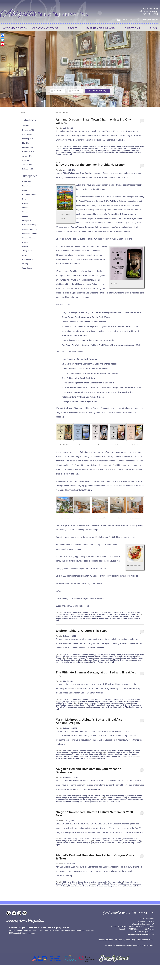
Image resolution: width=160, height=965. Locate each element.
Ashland (99, 150)
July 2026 (25, 126)
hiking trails (139, 146)
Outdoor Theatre (110, 148)
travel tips (113, 707)
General (125, 146)
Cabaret (85, 146)
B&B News (67, 146)
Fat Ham (114, 201)
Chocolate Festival (96, 146)
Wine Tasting (84, 150)
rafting (88, 618)
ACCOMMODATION (15, 28)
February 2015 (27, 169)
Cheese (71, 886)
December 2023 (28, 152)
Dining (106, 146)
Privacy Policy (148, 945)
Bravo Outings (111, 387)
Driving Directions (149, 19)
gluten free (109, 705)
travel (58, 150)
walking (76, 150)
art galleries (68, 616)
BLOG (153, 28)
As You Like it (114, 214)
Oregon (122, 660)
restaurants (136, 660)
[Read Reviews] (24, 913)
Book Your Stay (70, 408)
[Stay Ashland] (113, 963)
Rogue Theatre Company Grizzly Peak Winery (89, 317)
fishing (118, 146)
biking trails (76, 146)
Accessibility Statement (131, 945)
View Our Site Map (112, 945)
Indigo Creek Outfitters (84, 378)
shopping (59, 662)
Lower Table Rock (79, 275)
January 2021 (27, 156)
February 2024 (27, 147)
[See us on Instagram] (19, 913)
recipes (120, 148)
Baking (124, 798)
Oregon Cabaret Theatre (94, 322)
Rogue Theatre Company (82, 227)
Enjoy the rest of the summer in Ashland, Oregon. (91, 164)
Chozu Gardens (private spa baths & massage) (88, 392)
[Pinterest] (2, 44)
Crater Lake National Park (97, 369)
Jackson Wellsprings (124, 392)
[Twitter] (2, 39)
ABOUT (72, 28)
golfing (131, 146)
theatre (127, 148)
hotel (107, 660)
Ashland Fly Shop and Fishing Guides (86, 397)
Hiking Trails (83, 383)
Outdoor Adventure (79, 148)
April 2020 (26, 160)
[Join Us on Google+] (8, 913)
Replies (138, 886)
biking (133, 150)
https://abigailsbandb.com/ (143, 924)
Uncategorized (66, 150)
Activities (59, 616)
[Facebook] (2, 35)
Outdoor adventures (95, 148)
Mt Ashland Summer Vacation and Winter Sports (94, 364)
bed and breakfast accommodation (116, 150)
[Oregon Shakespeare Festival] (87, 963)
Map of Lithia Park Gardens (84, 359)
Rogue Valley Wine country (82, 387)
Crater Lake (60, 152)
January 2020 (27, 164)
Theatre (139, 185)
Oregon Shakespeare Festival (107, 152)
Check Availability (97, 90)
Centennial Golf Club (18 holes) (82, 402)
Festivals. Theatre (78, 152)
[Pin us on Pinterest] (14, 913)
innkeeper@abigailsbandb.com (141, 934)
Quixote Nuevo (129, 214)
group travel (119, 705)
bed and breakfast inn (128, 658)
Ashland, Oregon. (83, 490)
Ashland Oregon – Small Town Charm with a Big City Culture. (39, 928)
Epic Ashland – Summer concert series (121, 326)
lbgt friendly (90, 152)
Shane (83, 218)
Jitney (141, 197)
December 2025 (28, 130)
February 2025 (27, 139)
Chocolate (74, 660)
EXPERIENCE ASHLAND (100, 28)
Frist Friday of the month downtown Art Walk (119, 345)
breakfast (60, 461)
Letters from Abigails (64, 148)
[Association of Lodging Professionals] (46, 963)
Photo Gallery (128, 19)
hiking (101, 660)
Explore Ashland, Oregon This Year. (81, 630)
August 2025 (27, 134)
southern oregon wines (128, 152)
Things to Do (135, 148)
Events (112, 146)
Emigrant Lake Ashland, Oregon (104, 373)
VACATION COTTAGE (45, 28)
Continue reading (116, 140)
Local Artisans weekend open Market (98, 340)
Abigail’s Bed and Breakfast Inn (77, 173)
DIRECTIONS (132, 28)
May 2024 (25, 143)
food (103, 705)
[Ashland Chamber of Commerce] (70, 963)
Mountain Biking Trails (103, 383)
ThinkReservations (146, 940)
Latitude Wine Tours (131, 387)
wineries (72, 239)
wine (91, 662)
